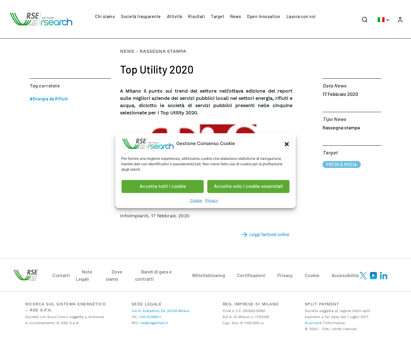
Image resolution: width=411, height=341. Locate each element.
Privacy (211, 200)
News (235, 16)
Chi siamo (105, 16)
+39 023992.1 (149, 317)
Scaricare (313, 323)
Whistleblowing (208, 275)
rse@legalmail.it (153, 323)
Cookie (196, 200)
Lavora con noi (301, 16)
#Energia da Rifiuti (49, 98)
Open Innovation (263, 16)
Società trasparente (141, 16)
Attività (174, 16)
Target (217, 16)
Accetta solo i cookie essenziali (248, 186)
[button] (287, 144)
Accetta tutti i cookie (163, 186)
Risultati (196, 16)
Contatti (61, 275)
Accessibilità (345, 275)
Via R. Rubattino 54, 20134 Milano (160, 311)
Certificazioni (251, 275)
